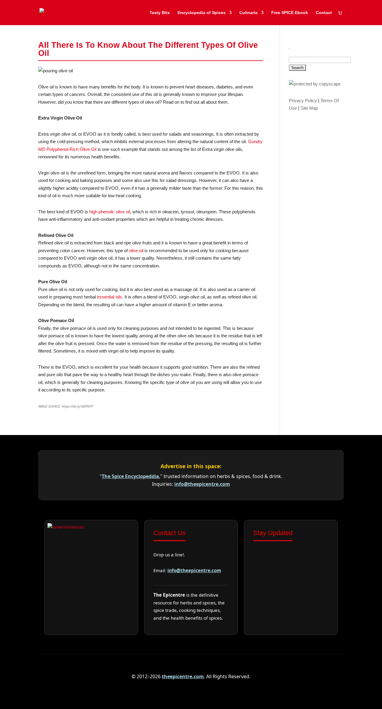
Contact (324, 12)
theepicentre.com (183, 676)
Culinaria (248, 12)
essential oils (109, 296)
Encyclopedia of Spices (202, 12)
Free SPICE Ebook (289, 12)
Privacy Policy (303, 100)
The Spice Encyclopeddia (130, 476)
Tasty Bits (160, 12)
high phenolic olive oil (109, 211)
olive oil (136, 250)
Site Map (309, 108)
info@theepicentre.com (202, 484)
